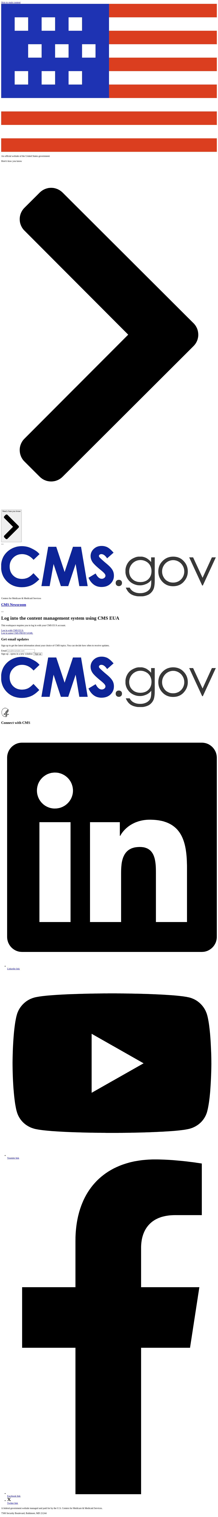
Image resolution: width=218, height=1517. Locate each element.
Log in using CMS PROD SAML (17, 633)
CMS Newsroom (13, 605)
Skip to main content (10, 2)
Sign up (38, 654)
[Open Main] (2, 544)
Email (4, 650)
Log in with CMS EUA (12, 630)
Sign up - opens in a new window (17, 654)
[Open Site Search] (2, 611)
